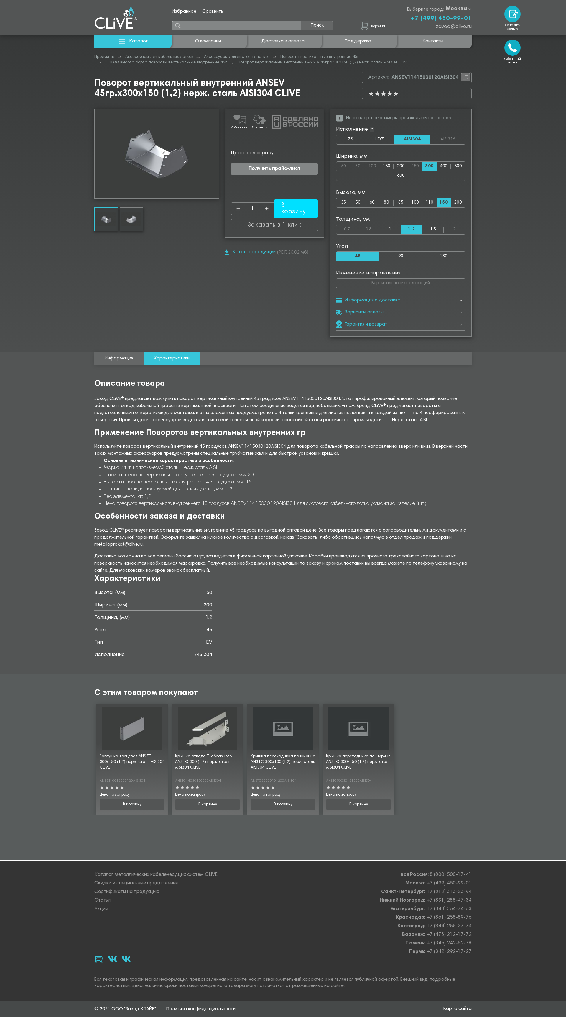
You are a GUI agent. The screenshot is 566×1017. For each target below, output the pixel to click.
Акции (101, 909)
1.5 (433, 229)
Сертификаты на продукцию (126, 892)
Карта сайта (457, 1008)
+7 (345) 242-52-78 (449, 943)
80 (360, 165)
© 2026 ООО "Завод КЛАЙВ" (125, 1009)
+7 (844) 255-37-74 (449, 926)
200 (400, 166)
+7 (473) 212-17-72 (449, 934)
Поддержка (358, 41)
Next (214, 153)
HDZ (384, 140)
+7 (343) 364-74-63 (449, 909)
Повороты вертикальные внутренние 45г (319, 57)
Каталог (138, 41)
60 (372, 202)
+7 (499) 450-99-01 (441, 18)
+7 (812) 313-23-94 (449, 892)
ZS (356, 140)
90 (400, 256)
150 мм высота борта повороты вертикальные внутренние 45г (166, 63)
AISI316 (452, 139)
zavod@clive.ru (454, 27)
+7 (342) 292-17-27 (449, 951)
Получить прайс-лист (275, 168)
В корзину (132, 804)
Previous (99, 153)
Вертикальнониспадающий (416, 282)
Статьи (102, 900)
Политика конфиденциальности (201, 1009)
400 (443, 166)
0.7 (351, 228)
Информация (119, 358)
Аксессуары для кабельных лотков (159, 57)
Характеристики (172, 358)
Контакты (433, 41)
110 (429, 202)
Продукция (104, 57)
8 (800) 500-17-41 (451, 874)
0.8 (372, 228)
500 (458, 166)
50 (346, 165)
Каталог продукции (254, 252)
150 (386, 166)
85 (400, 202)
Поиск (317, 25)
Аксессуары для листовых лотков (237, 57)
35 (343, 202)
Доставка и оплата (283, 41)
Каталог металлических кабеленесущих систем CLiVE (156, 874)
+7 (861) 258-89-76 (449, 917)
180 (443, 256)
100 (373, 165)
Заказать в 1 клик (274, 225)
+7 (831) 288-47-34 (449, 900)
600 (400, 176)
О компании (208, 41)
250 (416, 165)
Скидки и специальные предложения (136, 883)
